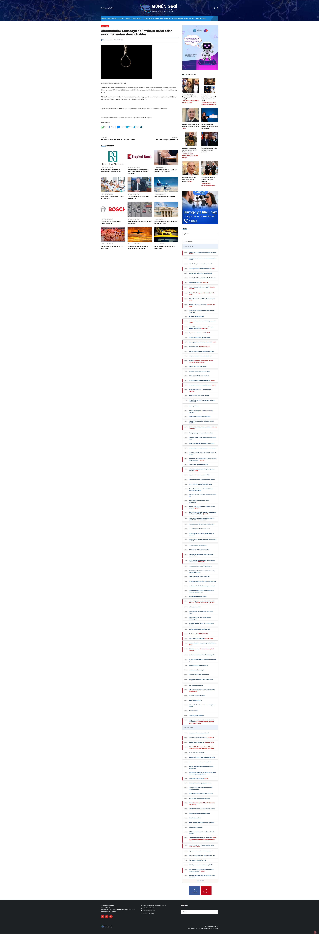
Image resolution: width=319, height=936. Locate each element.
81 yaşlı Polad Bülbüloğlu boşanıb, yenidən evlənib (190, 126)
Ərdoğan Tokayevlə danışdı (196, 316)
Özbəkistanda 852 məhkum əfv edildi (199, 549)
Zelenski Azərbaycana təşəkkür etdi (199, 733)
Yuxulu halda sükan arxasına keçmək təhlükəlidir (202, 643)
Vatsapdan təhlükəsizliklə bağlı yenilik (199, 813)
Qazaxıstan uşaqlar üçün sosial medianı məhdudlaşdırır (200, 618)
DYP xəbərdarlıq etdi (194, 607)
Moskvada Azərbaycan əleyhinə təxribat (203, 427)
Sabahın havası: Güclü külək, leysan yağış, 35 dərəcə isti (201, 534)
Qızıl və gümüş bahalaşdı (196, 685)
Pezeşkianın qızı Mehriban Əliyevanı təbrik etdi (202, 855)
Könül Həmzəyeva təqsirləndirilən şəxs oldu (201, 793)
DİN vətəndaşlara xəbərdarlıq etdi (198, 665)
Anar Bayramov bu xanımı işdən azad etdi (202, 342)
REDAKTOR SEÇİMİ (147, 18)
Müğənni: (201, 361)
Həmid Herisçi (198, 633)
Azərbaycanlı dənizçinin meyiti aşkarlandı (200, 273)
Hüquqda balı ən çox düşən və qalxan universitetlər (199, 501)
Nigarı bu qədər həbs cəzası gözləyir (199, 395)
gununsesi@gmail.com (149, 910)
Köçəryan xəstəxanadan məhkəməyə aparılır (201, 851)
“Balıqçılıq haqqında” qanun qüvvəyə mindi (201, 433)
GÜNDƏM (109, 18)
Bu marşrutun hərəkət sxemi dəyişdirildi (200, 762)
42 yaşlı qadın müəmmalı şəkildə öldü (199, 475)
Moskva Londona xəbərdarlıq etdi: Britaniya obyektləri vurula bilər (201, 489)
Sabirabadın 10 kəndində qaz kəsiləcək (200, 416)
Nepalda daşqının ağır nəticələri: (202, 305)
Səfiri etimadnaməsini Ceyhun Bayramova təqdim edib (202, 495)
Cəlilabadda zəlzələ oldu (195, 827)
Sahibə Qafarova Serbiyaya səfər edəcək (200, 783)
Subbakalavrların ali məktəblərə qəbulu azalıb (201, 524)
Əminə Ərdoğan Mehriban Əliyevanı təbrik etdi (201, 822)
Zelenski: (201, 747)
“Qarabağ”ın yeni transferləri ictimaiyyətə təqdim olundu (202, 258)
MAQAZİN (198, 18)
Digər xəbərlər (200, 880)
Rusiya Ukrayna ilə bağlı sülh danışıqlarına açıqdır (202, 252)
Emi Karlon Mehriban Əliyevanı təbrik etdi (200, 356)
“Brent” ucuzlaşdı (193, 710)
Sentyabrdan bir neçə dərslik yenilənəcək (200, 566)
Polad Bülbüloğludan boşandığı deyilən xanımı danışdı (190, 98)
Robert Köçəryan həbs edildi (196, 715)
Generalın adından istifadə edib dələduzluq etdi (202, 757)
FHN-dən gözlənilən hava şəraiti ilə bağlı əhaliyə (202, 690)
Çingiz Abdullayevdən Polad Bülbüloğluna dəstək (202, 321)
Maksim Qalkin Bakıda (198, 282)
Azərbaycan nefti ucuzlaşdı (196, 670)
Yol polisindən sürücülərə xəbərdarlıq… (201, 380)
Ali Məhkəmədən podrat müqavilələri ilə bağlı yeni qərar (202, 660)
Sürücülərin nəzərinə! (194, 818)
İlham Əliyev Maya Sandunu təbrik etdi (199, 576)
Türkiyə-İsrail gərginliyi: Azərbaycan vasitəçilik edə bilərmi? (202, 400)
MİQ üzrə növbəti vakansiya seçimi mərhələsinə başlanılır (202, 832)
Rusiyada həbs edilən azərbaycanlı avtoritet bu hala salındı (190, 152)
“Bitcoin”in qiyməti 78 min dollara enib (199, 798)
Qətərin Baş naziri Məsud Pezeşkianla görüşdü (202, 299)
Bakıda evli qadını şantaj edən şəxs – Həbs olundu (202, 448)
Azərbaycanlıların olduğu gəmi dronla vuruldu (201, 351)
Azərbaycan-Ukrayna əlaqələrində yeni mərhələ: (208, 181)
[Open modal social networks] (141, 127)
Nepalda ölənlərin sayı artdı (201, 742)
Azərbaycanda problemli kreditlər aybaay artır (202, 654)
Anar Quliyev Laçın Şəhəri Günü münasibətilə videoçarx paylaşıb (201, 870)
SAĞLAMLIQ (192, 18)
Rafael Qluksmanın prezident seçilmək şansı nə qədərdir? (202, 469)
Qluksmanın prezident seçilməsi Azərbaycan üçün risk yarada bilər (202, 459)
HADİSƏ (186, 18)
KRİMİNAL (180, 18)
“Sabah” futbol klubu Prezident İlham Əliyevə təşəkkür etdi (201, 767)
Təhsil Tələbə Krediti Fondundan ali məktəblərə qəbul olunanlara (202, 561)
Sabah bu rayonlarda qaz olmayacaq (199, 375)
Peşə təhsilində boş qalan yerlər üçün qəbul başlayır (201, 612)
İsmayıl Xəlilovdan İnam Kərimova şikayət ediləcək (209, 150)
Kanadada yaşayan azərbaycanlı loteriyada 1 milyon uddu (209, 126)
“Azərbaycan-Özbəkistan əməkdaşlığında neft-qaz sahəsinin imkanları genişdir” (202, 519)
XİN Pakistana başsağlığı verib (197, 860)
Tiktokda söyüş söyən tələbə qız (201, 737)
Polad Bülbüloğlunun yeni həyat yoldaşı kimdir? (189, 179)
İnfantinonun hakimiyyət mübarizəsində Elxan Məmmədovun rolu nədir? (201, 591)
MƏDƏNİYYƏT (167, 18)
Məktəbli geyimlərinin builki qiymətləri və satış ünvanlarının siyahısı (202, 571)
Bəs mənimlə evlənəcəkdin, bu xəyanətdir (202, 839)
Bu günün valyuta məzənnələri (197, 695)
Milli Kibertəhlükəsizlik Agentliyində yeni (202, 385)
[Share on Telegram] (136, 127)
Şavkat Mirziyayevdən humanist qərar (199, 528)
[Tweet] (129, 127)
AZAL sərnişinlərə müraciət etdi (164, 196)
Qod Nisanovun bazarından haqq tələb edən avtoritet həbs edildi (208, 99)
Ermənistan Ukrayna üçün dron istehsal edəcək (202, 479)
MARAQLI (204, 18)
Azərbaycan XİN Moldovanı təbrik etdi (199, 629)
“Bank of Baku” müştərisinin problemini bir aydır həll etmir (202, 507)
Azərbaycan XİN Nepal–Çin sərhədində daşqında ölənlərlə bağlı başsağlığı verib (202, 773)
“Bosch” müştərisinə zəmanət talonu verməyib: (202, 601)
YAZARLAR (174, 18)
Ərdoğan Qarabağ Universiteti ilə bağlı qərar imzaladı (201, 680)
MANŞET (103, 18)
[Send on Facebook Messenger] (121, 127)
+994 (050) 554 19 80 (148, 908)
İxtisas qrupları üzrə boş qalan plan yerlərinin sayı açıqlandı (202, 540)
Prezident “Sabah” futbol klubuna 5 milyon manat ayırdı (202, 438)
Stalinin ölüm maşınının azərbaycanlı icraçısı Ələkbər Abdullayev (201, 327)
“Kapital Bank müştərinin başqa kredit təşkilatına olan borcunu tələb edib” (138, 171)
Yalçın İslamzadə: (201, 649)
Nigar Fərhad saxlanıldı (195, 700)
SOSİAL (161, 18)
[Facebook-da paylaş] (111, 127)
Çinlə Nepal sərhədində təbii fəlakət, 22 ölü (200, 865)
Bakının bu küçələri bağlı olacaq (197, 366)
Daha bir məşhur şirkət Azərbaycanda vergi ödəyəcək (201, 411)
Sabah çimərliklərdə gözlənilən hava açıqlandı (201, 443)
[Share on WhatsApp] (104, 127)
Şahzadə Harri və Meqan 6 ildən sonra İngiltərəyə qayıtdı (202, 705)
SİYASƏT (114, 18)
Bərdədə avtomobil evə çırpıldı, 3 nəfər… (200, 337)
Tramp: (202, 293)
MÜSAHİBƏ (156, 18)
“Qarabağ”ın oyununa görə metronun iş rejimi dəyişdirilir (201, 421)
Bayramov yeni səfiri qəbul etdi (199, 332)
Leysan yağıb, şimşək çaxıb (201, 638)
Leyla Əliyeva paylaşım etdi (198, 778)
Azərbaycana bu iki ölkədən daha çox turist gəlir (202, 586)
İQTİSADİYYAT (121, 18)
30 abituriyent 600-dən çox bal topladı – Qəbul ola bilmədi (202, 453)
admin (110, 40)
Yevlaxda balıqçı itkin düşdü (196, 752)
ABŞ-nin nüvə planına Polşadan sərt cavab (200, 264)
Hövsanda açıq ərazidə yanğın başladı (199, 371)
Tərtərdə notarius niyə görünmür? (198, 545)
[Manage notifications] (315, 932)
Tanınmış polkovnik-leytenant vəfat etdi (202, 268)
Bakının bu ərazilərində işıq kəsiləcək (199, 674)
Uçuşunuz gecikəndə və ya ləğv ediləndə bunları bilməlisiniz (202, 876)
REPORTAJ (139, 18)
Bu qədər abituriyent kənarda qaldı (198, 464)
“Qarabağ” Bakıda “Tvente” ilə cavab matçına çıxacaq (201, 624)
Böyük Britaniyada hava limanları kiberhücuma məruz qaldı (201, 311)
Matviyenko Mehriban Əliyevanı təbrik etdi (200, 484)
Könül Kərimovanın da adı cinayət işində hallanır (202, 808)
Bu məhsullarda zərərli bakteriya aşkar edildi (201, 845)
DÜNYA (134, 18)
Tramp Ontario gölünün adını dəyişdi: (201, 287)
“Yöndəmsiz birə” (200, 346)
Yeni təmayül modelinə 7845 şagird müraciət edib (202, 581)
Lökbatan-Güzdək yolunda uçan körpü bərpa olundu (201, 555)
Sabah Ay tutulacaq (194, 406)
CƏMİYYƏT (128, 18)
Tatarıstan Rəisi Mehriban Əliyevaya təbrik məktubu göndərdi (200, 788)
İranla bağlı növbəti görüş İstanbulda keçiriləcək (202, 277)
